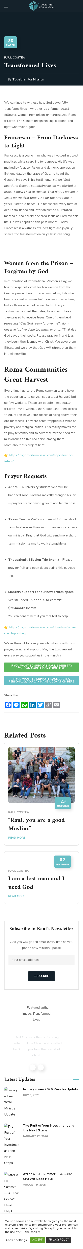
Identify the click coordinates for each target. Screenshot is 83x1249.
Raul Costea (14, 57)
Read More (16, 838)
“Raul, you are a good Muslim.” (36, 824)
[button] (77, 6)
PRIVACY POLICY (59, 1240)
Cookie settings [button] (16, 1240)
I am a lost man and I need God (36, 883)
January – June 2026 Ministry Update (50, 1089)
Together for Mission (28, 79)
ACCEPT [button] (37, 1240)
